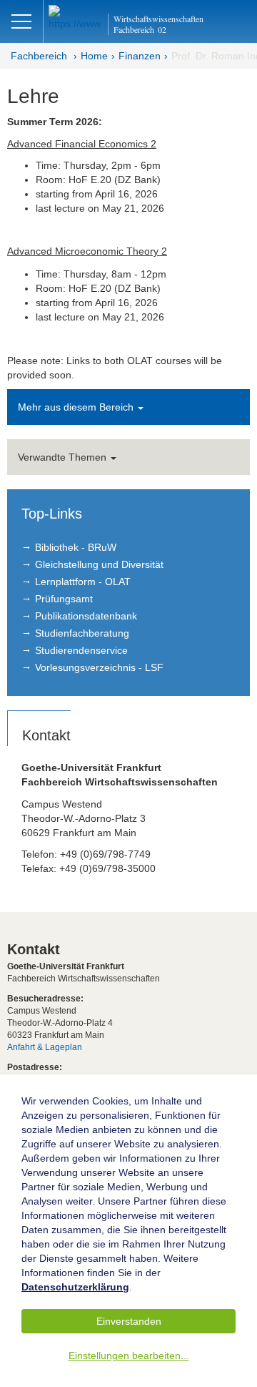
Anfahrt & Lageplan (44, 1047)
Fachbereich (39, 56)
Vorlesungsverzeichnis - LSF (99, 667)
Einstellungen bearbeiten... (129, 1355)
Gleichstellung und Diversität (99, 564)
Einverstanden (128, 1321)
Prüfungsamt (64, 598)
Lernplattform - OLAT (83, 581)
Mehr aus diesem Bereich (77, 407)
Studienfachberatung (82, 633)
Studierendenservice (81, 650)
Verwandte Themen (63, 457)
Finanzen (140, 56)
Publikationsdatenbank (86, 616)
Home (94, 56)
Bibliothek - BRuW (75, 547)
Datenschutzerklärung (75, 1287)
